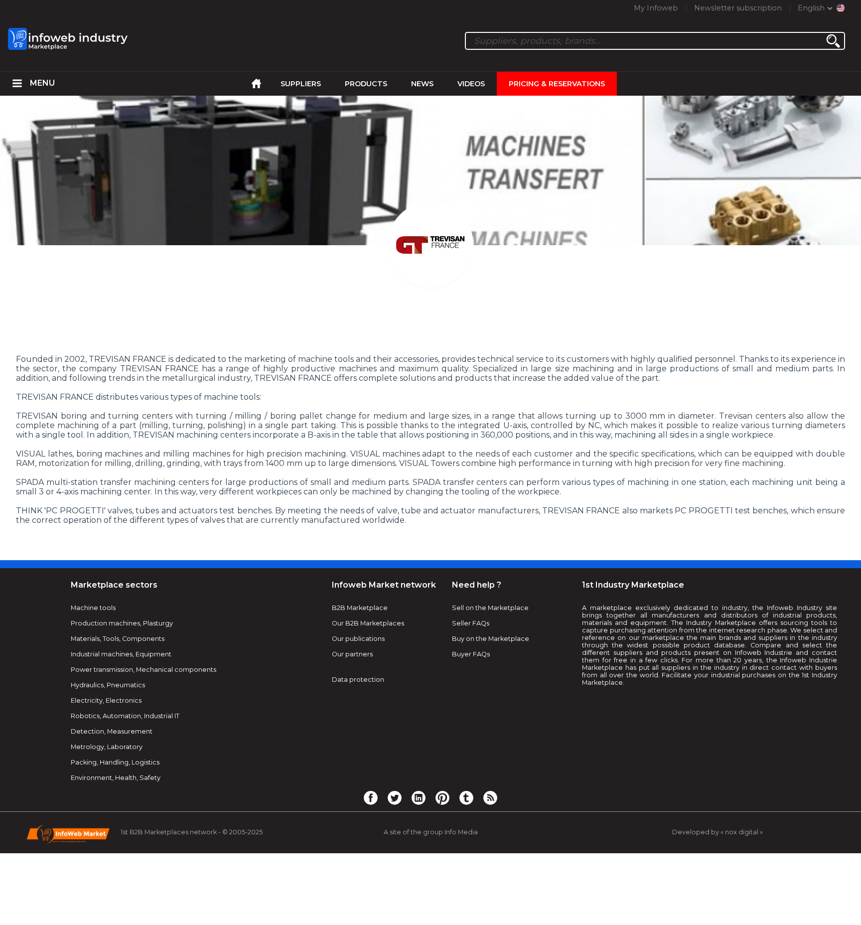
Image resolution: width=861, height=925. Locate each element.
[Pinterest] (442, 797)
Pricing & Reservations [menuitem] (557, 83)
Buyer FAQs (471, 654)
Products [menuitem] (366, 83)
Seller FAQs (470, 623)
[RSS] (490, 797)
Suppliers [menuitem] (301, 83)
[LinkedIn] (419, 797)
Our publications (358, 638)
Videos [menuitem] (471, 83)
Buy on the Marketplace (490, 638)
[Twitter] (395, 797)
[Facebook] (371, 797)
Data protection (358, 679)
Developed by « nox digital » (717, 832)
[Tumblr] (466, 797)
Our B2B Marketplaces (368, 623)
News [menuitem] (422, 83)
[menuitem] (17, 84)
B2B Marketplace (360, 608)
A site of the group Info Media (431, 832)
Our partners (352, 654)
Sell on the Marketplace (490, 608)
